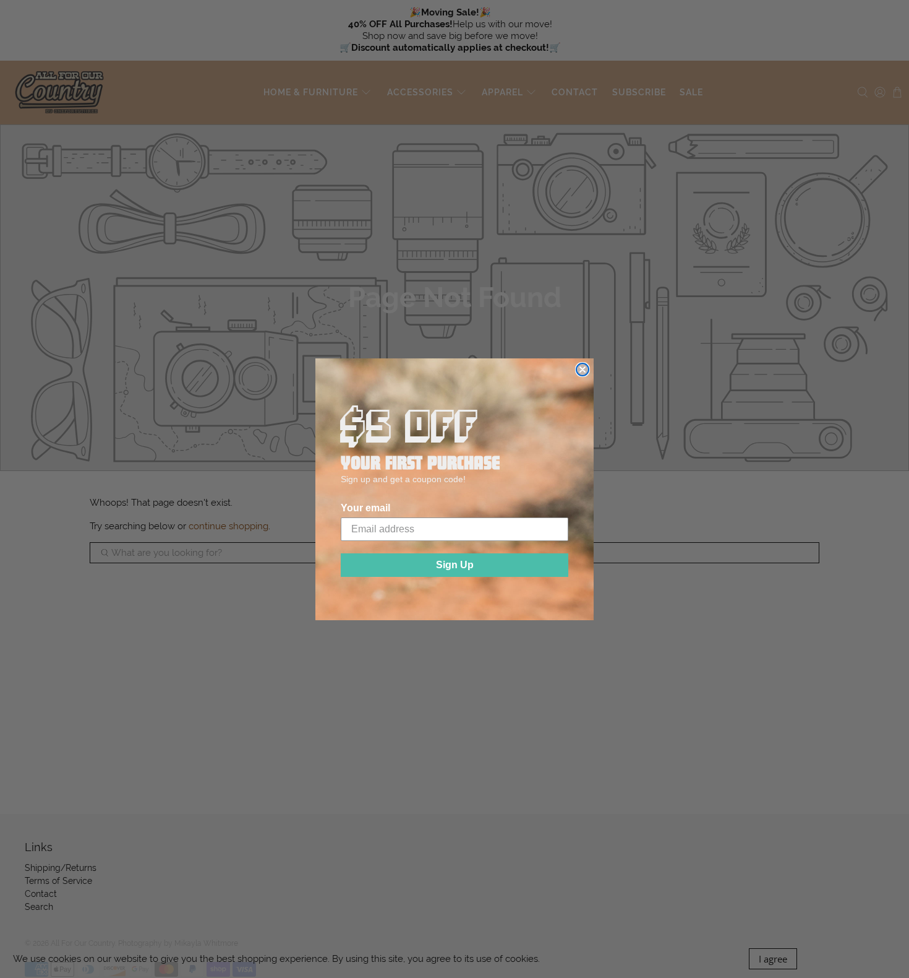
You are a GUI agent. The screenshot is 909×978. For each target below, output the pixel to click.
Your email (365, 508)
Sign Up (455, 565)
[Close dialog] (582, 369)
